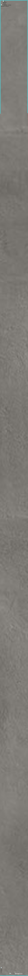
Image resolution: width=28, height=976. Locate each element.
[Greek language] (1, 8)
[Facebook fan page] (24, 974)
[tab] (20, 5)
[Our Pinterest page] (26, 974)
